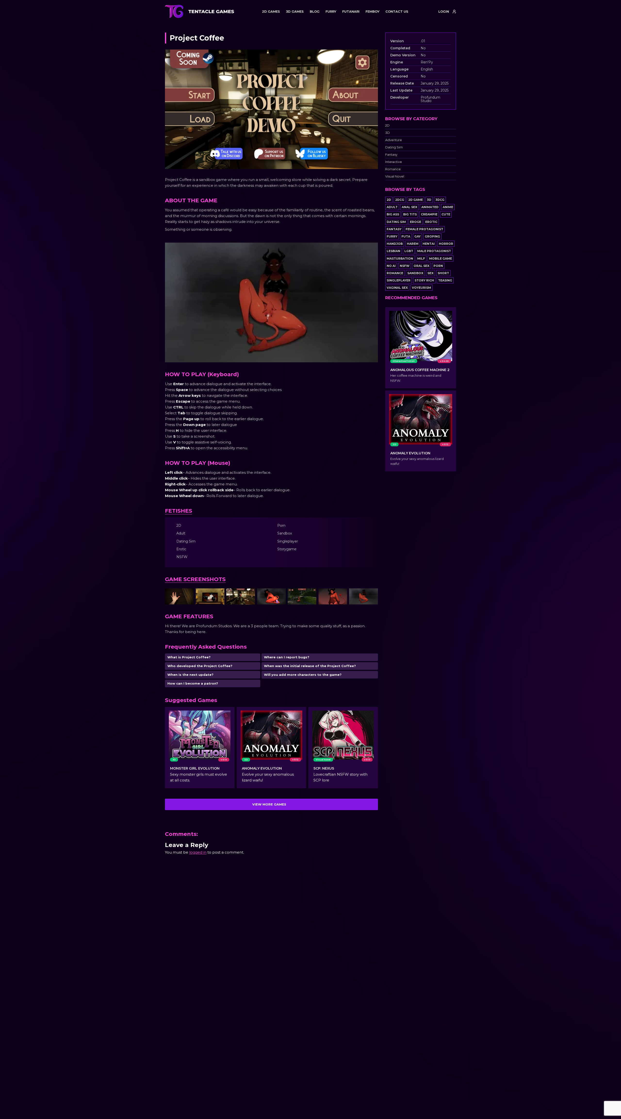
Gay (417, 236)
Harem (412, 244)
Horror (446, 244)
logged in (197, 852)
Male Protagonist (434, 251)
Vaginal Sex (397, 287)
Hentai (429, 244)
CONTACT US (396, 11)
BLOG (314, 11)
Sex (430, 273)
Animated (430, 207)
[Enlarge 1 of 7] (187, 594)
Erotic (431, 222)
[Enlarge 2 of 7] (218, 594)
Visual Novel (394, 176)
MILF (421, 258)
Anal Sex (409, 207)
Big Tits (410, 214)
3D (387, 132)
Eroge (415, 222)
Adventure (393, 140)
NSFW (404, 266)
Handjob (395, 244)
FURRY (331, 11)
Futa (405, 236)
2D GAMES (271, 11)
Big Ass (393, 214)
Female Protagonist (424, 229)
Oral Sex (421, 266)
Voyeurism (421, 287)
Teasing (445, 280)
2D (387, 125)
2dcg (399, 200)
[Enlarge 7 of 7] (371, 594)
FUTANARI (351, 11)
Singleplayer (398, 280)
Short (443, 273)
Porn (438, 266)
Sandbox (415, 273)
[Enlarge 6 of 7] (340, 594)
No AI (391, 266)
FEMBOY (372, 11)
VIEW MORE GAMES (269, 804)
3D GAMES (295, 11)
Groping (432, 236)
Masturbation (400, 258)
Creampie (429, 214)
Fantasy (391, 154)
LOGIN (443, 11)
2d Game (415, 200)
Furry (392, 236)
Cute (445, 214)
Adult (392, 207)
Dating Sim (394, 147)
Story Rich (424, 280)
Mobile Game (440, 258)
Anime (448, 207)
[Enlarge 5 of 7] (310, 594)
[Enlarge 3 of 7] (248, 594)
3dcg (439, 200)
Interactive (393, 161)
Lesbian (393, 251)
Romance (393, 169)
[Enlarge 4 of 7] (279, 594)
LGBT (408, 251)
